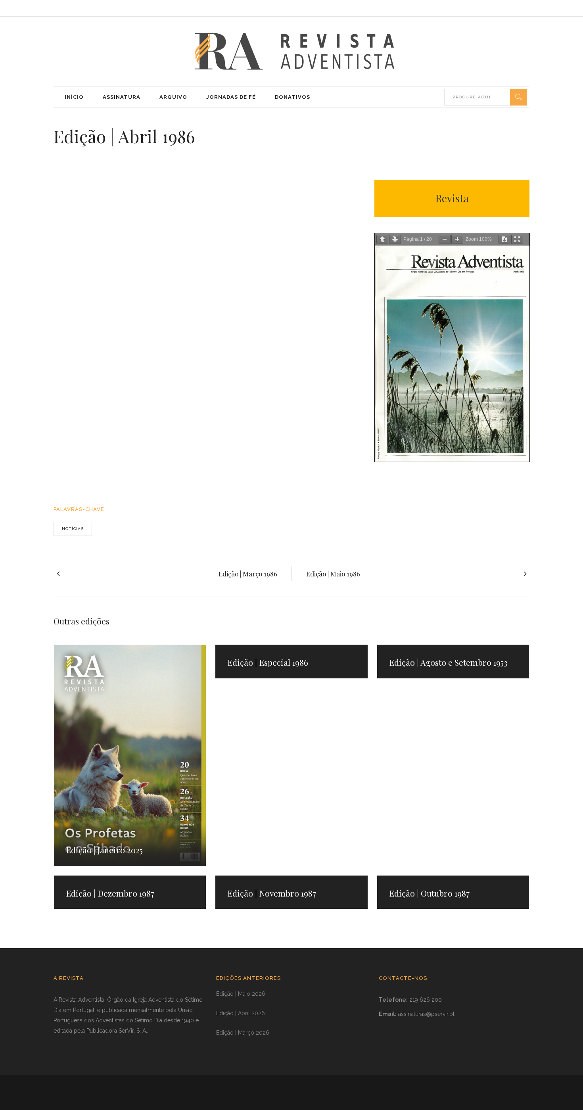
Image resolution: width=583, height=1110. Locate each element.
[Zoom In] (457, 239)
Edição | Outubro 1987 (429, 893)
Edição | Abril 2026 (240, 1013)
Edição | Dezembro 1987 (110, 893)
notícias (73, 528)
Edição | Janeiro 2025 (104, 849)
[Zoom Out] (445, 239)
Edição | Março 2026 (242, 1032)
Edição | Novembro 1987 (271, 893)
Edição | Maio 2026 (240, 994)
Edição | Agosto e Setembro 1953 (448, 662)
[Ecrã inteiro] (517, 239)
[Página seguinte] (395, 239)
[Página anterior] (382, 239)
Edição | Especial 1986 (267, 662)
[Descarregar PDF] (504, 239)
